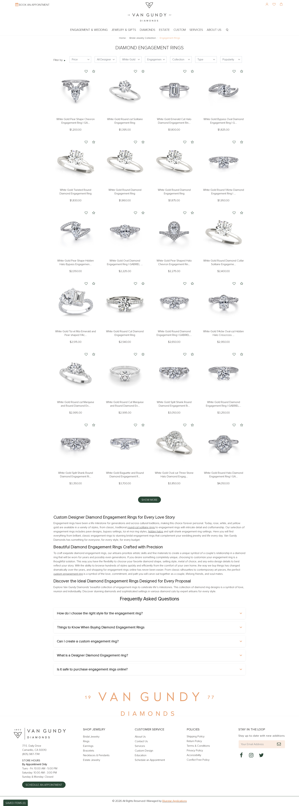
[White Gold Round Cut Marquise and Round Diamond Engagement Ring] (124, 372)
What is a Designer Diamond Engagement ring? (92, 655)
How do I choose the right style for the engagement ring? (100, 613)
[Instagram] (251, 755)
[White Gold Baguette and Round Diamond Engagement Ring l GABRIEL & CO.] (124, 443)
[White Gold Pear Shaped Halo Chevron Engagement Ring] (174, 231)
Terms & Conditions (198, 745)
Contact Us (141, 741)
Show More (149, 499)
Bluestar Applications (174, 801)
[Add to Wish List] (86, 71)
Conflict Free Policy (198, 759)
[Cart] (281, 1)
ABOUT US (214, 29)
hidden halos (155, 531)
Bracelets (88, 750)
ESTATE (164, 29)
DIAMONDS (147, 29)
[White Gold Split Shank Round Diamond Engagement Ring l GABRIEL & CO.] (174, 372)
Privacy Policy (195, 750)
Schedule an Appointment (44, 785)
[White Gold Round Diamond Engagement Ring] (124, 160)
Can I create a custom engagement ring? (88, 641)
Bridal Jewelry (91, 736)
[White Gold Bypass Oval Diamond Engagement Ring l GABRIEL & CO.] (223, 90)
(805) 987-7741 (31, 754)
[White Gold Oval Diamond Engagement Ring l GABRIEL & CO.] (124, 231)
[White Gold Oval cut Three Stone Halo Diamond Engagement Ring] (174, 443)
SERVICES (196, 29)
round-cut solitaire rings (141, 527)
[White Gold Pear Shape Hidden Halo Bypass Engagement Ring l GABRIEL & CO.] (75, 231)
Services (140, 746)
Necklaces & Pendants (96, 755)
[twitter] (261, 755)
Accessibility (194, 755)
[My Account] (267, 1)
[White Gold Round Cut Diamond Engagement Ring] (124, 302)
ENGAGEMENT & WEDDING (89, 29)
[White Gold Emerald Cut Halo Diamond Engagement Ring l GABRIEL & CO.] (174, 90)
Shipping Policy (196, 736)
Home (122, 38)
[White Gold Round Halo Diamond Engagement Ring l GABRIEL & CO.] (223, 443)
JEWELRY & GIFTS (123, 29)
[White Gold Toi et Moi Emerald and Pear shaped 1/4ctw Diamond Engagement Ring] (75, 302)
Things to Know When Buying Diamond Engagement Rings (100, 627)
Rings (86, 741)
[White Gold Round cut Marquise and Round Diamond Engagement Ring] (75, 372)
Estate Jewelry (91, 760)
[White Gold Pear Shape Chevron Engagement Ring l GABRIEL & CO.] (75, 90)
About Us (140, 736)
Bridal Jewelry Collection (142, 38)
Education (140, 755)
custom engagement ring (68, 574)
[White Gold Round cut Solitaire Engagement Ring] (124, 90)
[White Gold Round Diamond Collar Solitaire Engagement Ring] (223, 231)
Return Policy (194, 741)
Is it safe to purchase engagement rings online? (92, 669)
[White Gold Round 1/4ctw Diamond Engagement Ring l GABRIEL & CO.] (223, 160)
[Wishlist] (274, 1)
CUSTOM (180, 29)
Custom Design (144, 750)
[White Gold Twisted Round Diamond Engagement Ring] (75, 160)
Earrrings (88, 746)
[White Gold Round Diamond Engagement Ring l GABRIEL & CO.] (174, 302)
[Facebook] (241, 755)
